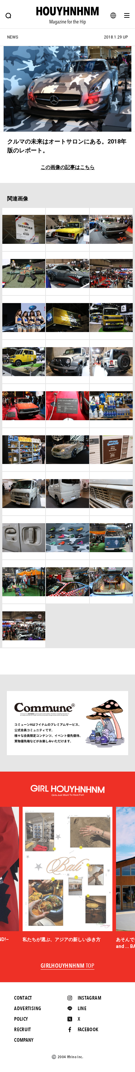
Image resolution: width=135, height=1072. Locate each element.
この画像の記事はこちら (68, 167)
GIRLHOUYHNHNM (68, 966)
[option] (68, 875)
